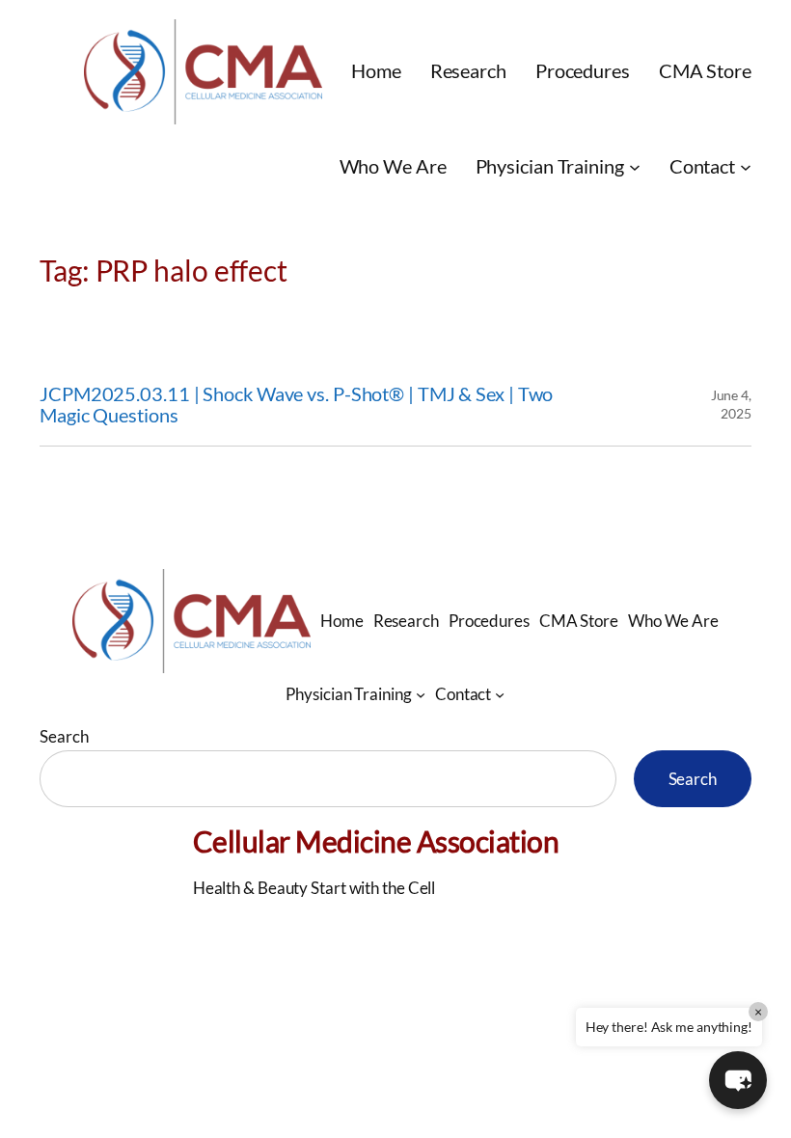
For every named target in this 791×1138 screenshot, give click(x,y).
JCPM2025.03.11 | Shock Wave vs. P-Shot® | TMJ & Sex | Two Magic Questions (296, 404)
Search (64, 736)
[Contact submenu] (745, 167)
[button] (738, 1080)
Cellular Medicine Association (376, 841)
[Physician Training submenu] (635, 167)
